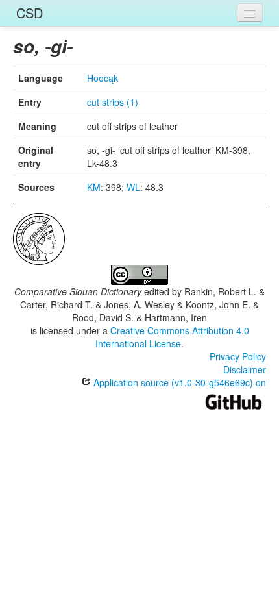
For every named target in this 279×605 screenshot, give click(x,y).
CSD (29, 12)
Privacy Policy (238, 356)
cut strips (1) (112, 101)
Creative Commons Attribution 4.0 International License (172, 337)
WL (133, 186)
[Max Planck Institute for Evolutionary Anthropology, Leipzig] (39, 237)
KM (94, 186)
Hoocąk (102, 77)
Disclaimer (244, 369)
